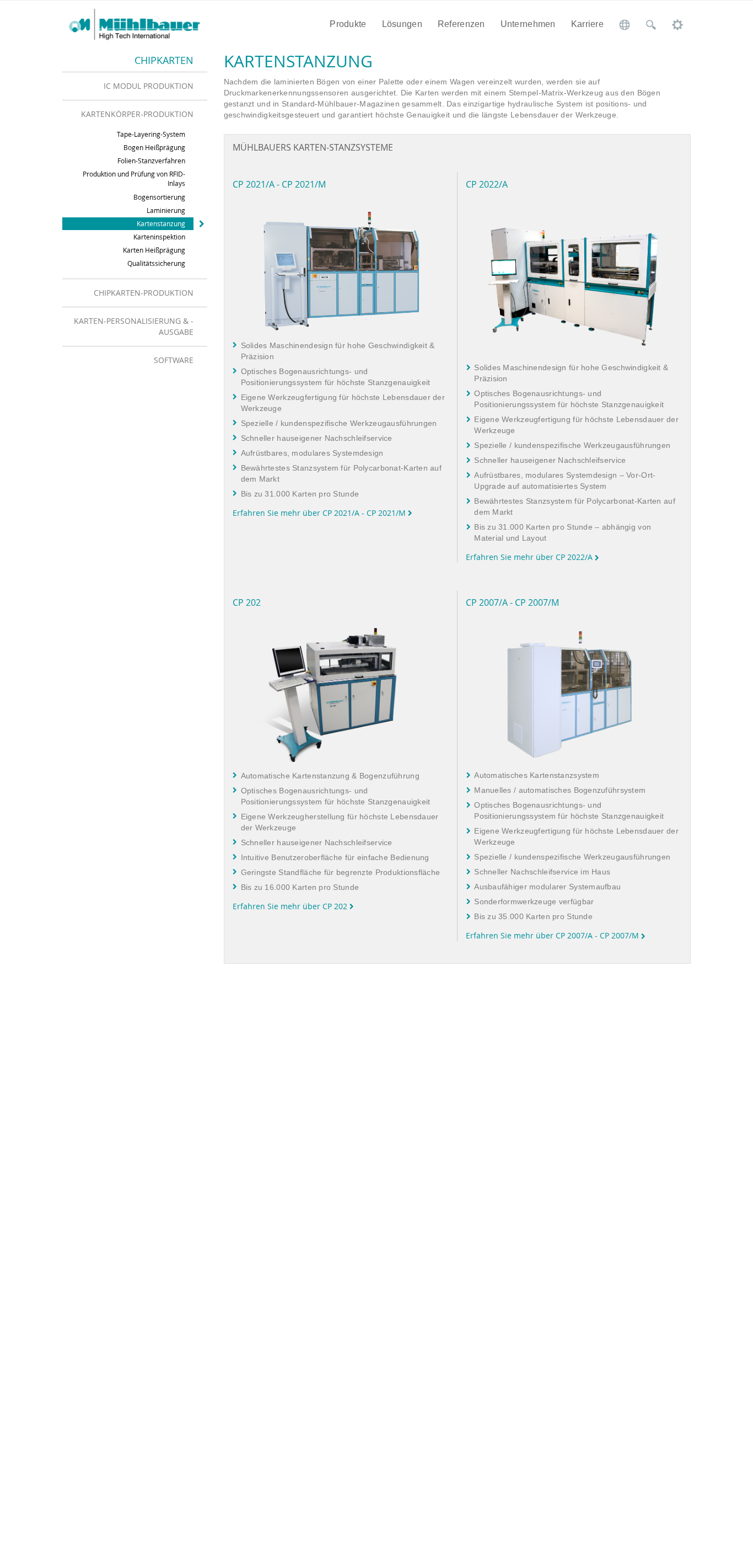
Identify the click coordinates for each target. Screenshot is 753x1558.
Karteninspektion (159, 236)
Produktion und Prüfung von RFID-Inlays (134, 178)
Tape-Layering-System (151, 134)
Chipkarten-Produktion (143, 292)
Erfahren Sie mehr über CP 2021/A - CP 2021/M (320, 513)
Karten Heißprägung (154, 250)
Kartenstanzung (161, 223)
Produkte (348, 24)
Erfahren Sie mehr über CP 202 (291, 906)
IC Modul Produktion (148, 86)
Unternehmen (528, 24)
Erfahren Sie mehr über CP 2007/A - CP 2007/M (553, 935)
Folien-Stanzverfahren (151, 160)
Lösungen (402, 24)
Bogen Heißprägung (154, 147)
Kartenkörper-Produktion (137, 114)
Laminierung (166, 210)
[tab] (134, 86)
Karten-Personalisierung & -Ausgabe (133, 326)
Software (173, 360)
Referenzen (461, 24)
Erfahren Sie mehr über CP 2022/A (530, 557)
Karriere (587, 24)
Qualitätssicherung (156, 263)
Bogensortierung (159, 197)
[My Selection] (677, 24)
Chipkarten (164, 60)
